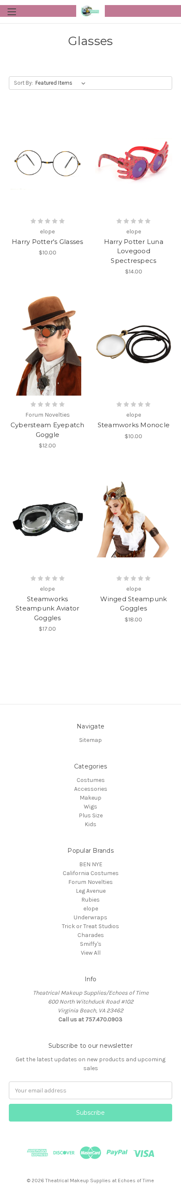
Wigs (90, 806)
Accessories (90, 788)
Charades (90, 935)
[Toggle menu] (11, 11)
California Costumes (91, 873)
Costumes (91, 780)
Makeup (90, 797)
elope (90, 908)
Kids (90, 824)
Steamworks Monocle (134, 425)
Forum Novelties (90, 882)
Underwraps (90, 917)
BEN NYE (90, 864)
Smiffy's (90, 944)
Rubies (90, 899)
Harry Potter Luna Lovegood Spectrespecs (133, 251)
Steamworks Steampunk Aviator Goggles (47, 608)
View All (91, 952)
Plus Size (91, 815)
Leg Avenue (91, 890)
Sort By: (23, 83)
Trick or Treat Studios (90, 926)
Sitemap (90, 740)
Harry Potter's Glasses (47, 242)
